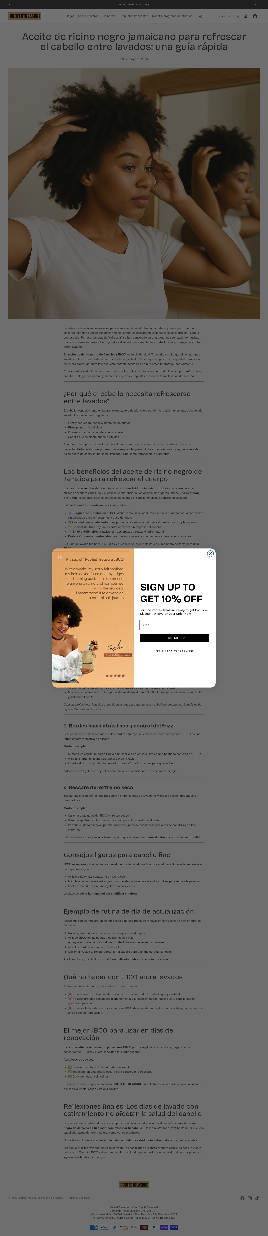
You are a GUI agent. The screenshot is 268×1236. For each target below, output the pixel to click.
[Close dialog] (210, 554)
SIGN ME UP (175, 638)
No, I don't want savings (175, 650)
